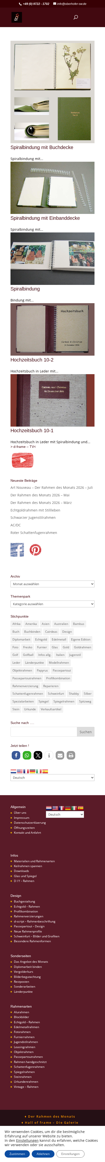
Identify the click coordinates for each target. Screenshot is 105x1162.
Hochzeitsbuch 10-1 (31, 430)
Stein (15, 709)
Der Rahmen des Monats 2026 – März (41, 502)
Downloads (21, 871)
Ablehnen (43, 1154)
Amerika (31, 624)
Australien (61, 624)
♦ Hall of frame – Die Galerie (49, 1122)
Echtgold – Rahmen (27, 906)
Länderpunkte (34, 663)
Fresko (27, 647)
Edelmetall (59, 639)
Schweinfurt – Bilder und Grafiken (36, 936)
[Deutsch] (33, 771)
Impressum (21, 818)
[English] (20, 771)
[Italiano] (39, 771)
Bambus (78, 624)
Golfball (28, 655)
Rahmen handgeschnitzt (30, 1062)
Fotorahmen (22, 1032)
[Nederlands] (13, 771)
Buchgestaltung (24, 901)
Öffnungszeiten (24, 828)
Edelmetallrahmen (26, 1027)
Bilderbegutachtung (27, 977)
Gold (66, 647)
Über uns (20, 813)
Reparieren (50, 686)
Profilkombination (58, 678)
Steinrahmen (23, 1077)
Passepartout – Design (29, 926)
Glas (55, 647)
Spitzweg (85, 701)
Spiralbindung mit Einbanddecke (45, 218)
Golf (15, 655)
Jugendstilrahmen (26, 1042)
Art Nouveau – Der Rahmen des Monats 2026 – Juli (51, 487)
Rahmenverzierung (25, 686)
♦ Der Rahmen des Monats (50, 1116)
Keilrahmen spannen (28, 866)
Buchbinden (32, 632)
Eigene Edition (80, 639)
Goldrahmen (82, 647)
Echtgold (41, 639)
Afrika (16, 624)
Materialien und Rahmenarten (34, 861)
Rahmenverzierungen (28, 916)
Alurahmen (21, 1012)
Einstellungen (27, 1140)
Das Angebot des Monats (31, 962)
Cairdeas (51, 632)
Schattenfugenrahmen (27, 693)
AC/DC (15, 525)
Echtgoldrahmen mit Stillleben (35, 510)
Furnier (42, 647)
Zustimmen (17, 1154)
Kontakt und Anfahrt (27, 833)
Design (67, 632)
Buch (15, 632)
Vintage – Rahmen (26, 1087)
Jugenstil (75, 655)
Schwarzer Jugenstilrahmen (33, 517)
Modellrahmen (59, 663)
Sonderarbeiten (24, 986)
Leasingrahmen (24, 1047)
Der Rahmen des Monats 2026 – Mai (40, 495)
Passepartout (62, 670)
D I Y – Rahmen (24, 881)
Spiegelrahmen (63, 701)
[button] (16, 755)
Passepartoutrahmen (26, 678)
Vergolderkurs (23, 972)
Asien (45, 624)
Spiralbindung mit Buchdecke (41, 147)
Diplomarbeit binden (28, 967)
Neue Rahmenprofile (28, 931)
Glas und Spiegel (25, 876)
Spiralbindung (25, 288)
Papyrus (42, 670)
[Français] (26, 771)
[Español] (45, 771)
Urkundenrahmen (26, 1082)
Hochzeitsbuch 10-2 (31, 359)
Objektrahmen (22, 670)
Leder (16, 663)
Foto (15, 647)
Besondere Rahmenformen (32, 941)
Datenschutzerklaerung (30, 823)
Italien (60, 655)
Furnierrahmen (24, 1037)
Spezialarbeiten (23, 701)
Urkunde (30, 709)
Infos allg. (44, 655)
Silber (88, 693)
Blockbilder (21, 1017)
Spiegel (44, 701)
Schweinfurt (56, 693)
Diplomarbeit (21, 639)
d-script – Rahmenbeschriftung (34, 921)
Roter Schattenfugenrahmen (33, 532)
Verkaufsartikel (51, 709)
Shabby (74, 693)
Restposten (21, 982)
